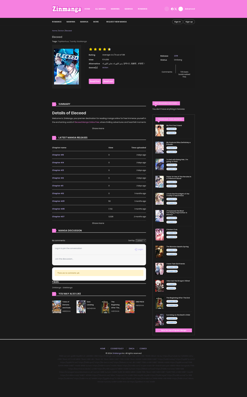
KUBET (163, 372)
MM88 (138, 359)
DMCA (131, 348)
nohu (190, 356)
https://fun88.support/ (107, 369)
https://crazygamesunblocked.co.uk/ (76, 372)
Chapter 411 (57, 185)
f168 (122, 359)
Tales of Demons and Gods (66, 305)
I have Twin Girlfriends (175, 264)
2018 (176, 56)
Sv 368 (189, 375)
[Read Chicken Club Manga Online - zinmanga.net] (159, 234)
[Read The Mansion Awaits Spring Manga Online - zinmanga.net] (159, 251)
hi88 (89, 359)
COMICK (143, 348)
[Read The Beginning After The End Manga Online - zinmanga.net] (159, 302)
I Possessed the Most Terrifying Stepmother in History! (176, 213)
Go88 (152, 381)
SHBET (117, 359)
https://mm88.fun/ (144, 378)
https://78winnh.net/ (101, 375)
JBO (92, 359)
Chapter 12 (171, 284)
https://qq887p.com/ (185, 359)
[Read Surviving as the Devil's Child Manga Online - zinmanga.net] (159, 320)
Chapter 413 (58, 170)
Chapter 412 (58, 178)
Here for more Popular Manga (173, 330)
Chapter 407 (58, 216)
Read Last (108, 81)
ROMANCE (142, 9)
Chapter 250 (172, 301)
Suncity (107, 381)
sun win (66, 356)
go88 (73, 356)
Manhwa (71, 21)
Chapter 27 (172, 186)
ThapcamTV (121, 375)
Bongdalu (185, 365)
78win (64, 359)
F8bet (119, 365)
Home (54, 31)
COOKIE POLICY (117, 348)
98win (153, 356)
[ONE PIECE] (129, 306)
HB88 (111, 359)
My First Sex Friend (174, 125)
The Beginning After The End (178, 298)
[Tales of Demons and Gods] (56, 306)
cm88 (149, 362)
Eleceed (68, 31)
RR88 (149, 359)
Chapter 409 (58, 201)
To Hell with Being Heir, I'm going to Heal (177, 160)
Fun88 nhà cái (122, 381)
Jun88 (94, 369)
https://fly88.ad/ (128, 378)
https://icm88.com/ (131, 365)
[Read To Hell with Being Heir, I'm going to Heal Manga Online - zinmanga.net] (159, 164)
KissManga (82, 41)
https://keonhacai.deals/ (79, 369)
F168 (61, 356)
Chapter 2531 (172, 267)
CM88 (144, 359)
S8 (102, 359)
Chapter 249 (172, 305)
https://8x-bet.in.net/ (104, 362)
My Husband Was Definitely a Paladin (178, 143)
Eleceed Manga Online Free (87, 122)
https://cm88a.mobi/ (69, 375)
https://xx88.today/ (166, 359)
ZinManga (57, 287)
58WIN (161, 362)
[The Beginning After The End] (105, 306)
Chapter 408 (58, 209)
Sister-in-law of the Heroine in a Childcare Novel (178, 178)
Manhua (84, 21)
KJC (84, 356)
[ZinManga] (67, 8)
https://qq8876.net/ (69, 362)
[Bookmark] (184, 68)
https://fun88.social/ (176, 375)
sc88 (113, 381)
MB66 (118, 356)
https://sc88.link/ (65, 378)
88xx (113, 375)
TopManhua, (64, 41)
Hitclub (101, 381)
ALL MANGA (100, 9)
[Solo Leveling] (81, 306)
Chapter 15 (171, 133)
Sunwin (89, 365)
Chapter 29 (172, 148)
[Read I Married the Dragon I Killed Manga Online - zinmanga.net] (159, 285)
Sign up (189, 21)
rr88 (165, 378)
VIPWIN (88, 375)
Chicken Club (171, 229)
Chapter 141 (172, 322)
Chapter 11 (171, 288)
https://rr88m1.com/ (102, 365)
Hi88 (178, 369)
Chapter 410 (58, 193)
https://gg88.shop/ (106, 378)
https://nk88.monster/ (165, 369)
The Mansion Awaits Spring (177, 247)
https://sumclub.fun (172, 356)
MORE (96, 21)
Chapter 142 (172, 318)
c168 (129, 356)
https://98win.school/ (145, 369)
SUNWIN (184, 356)
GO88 (126, 359)
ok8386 (89, 356)
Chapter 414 (58, 162)
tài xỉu (159, 356)
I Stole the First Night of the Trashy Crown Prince (177, 195)
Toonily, (73, 41)
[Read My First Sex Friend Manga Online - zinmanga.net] (159, 130)
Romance (56, 21)
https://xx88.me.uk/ (82, 378)
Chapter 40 (172, 233)
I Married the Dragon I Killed (178, 281)
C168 (95, 356)
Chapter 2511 (172, 271)
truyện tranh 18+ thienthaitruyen (155, 365)
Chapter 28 (172, 152)
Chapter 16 (171, 129)
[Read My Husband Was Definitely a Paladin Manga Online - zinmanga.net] (159, 147)
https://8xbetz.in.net (123, 362)
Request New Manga (116, 21)
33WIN (61, 365)
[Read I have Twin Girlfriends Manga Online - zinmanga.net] (159, 268)
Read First (95, 81)
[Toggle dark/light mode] (166, 9)
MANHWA (115, 9)
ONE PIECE (140, 302)
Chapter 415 (58, 155)
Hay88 (79, 356)
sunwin (96, 372)
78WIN (148, 356)
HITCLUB (71, 359)
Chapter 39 (172, 237)
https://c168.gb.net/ (107, 356)
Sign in (177, 21)
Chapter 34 (172, 199)
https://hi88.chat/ (180, 378)
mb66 (166, 362)
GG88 (125, 369)
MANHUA (129, 9)
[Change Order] (92, 138)
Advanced (190, 9)
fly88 (119, 372)
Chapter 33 (172, 203)
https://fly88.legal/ (158, 375)
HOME (87, 9)
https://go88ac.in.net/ (139, 381)
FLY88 (117, 378)
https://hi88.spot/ (86, 362)
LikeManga (67, 287)
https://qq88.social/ (179, 362)
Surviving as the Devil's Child (178, 315)
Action (61, 31)
